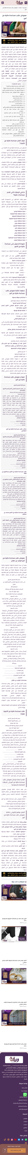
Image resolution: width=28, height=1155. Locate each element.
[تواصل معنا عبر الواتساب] (25, 1096)
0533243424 (6, 776)
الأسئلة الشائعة (23, 1097)
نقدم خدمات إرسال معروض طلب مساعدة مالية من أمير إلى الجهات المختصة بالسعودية (13, 130)
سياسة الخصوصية (23, 1100)
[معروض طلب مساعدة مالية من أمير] (14, 44)
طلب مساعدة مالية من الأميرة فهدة (15, 126)
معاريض (25, 1119)
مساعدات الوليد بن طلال (17, 124)
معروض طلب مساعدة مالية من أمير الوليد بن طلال (13, 121)
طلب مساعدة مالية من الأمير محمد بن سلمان (13, 117)
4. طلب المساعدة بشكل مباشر (16, 102)
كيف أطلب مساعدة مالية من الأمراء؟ (15, 86)
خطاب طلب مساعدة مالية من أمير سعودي (13, 110)
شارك (5, 1151)
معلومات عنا (24, 1091)
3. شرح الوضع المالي (18, 100)
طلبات (20, 8)
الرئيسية (25, 8)
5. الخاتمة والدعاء (19, 104)
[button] (2, 3)
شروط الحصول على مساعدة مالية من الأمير (13, 90)
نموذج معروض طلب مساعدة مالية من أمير (13, 107)
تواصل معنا (24, 1088)
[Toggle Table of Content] (23, 84)
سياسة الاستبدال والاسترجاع (20, 1103)
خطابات (25, 1125)
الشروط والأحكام (23, 1109)
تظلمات (25, 1122)
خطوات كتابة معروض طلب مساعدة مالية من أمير (13, 93)
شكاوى (25, 1128)
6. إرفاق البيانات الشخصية (17, 105)
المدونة (25, 1094)
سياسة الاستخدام (22, 1106)
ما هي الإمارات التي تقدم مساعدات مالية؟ (13, 88)
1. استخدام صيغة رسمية (17, 96)
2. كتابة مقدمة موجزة (18, 98)
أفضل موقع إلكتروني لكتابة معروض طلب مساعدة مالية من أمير (13, 135)
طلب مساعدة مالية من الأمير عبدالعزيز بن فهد (13, 114)
